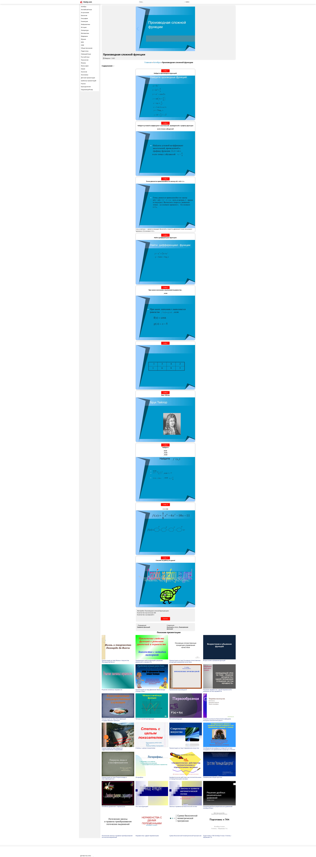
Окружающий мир (87, 89)
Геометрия (84, 21)
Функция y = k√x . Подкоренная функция (177, 628)
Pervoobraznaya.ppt (175, 719)
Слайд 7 (165, 343)
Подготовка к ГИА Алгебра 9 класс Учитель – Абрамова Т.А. (217, 836)
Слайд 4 (165, 179)
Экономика (84, 75)
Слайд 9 (165, 445)
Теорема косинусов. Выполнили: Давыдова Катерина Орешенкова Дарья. (217, 719)
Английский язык (86, 9)
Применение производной (178, 690)
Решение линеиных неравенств (112, 690)
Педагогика (84, 51)
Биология (84, 15)
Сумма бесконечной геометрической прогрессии (185, 835)
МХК (82, 42)
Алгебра (83, 6)
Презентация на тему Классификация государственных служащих (114, 719)
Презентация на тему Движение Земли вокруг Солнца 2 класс (150, 690)
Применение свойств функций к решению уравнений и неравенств (149, 661)
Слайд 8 (165, 392)
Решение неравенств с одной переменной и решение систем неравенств (217, 690)
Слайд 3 (165, 123)
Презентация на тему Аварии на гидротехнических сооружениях (112, 748)
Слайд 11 (165, 558)
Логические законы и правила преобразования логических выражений (117, 836)
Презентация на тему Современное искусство (184, 748)
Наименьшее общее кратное (212, 777)
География (84, 18)
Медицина (84, 36)
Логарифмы (139, 777)
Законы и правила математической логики (183, 806)
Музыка (83, 39)
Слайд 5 (165, 235)
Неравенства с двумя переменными (147, 835)
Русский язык (85, 57)
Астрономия (85, 12)
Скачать (165, 619)
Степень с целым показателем (145, 748)
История (83, 27)
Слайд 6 (165, 287)
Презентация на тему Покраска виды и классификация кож (114, 778)
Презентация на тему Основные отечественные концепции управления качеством (184, 661)
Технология (84, 60)
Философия (84, 66)
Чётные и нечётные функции (145, 719)
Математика (85, 33)
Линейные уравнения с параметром (113, 806)
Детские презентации (88, 78)
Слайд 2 (165, 71)
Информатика (85, 24)
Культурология (86, 87)
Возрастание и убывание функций (214, 660)
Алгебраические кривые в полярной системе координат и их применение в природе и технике (219, 748)
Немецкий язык (86, 54)
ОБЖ (82, 45)
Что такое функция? (142, 806)
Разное (83, 84)
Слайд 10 (165, 504)
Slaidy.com (87, 2)
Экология (84, 72)
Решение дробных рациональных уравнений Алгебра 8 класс (217, 807)
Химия (83, 69)
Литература (85, 30)
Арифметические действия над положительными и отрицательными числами (185, 778)
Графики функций (143, 627)
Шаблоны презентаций (88, 81)
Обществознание (86, 48)
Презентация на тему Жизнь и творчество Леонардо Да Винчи (115, 661)
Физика (83, 63)
